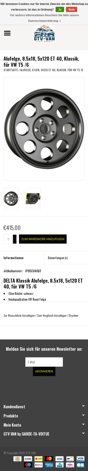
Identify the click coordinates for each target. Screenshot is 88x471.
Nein (72, 9)
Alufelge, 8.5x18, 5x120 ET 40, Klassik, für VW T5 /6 (51, 70)
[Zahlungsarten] (17, 458)
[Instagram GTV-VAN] (69, 385)
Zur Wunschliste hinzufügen (19, 315)
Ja (59, 9)
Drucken (73, 315)
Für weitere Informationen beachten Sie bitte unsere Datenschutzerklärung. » (44, 18)
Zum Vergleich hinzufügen (52, 315)
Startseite (11, 70)
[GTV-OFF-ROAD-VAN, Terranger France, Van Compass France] (51, 32)
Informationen (13, 257)
